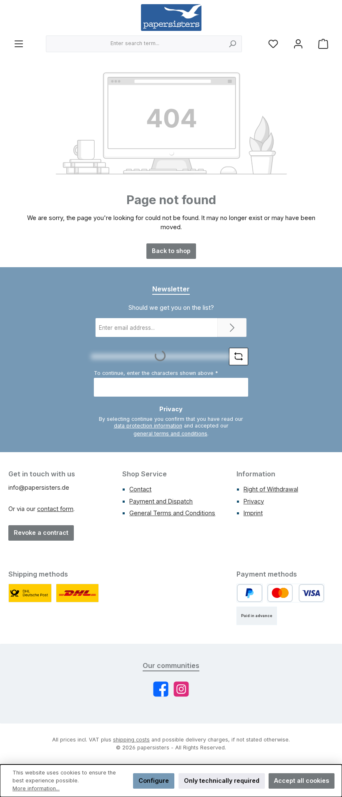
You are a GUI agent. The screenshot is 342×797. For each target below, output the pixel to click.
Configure (153, 780)
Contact (140, 489)
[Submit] (231, 327)
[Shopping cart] (323, 43)
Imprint (253, 512)
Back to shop (171, 250)
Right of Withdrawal (271, 489)
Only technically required (221, 780)
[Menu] (18, 43)
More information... (36, 788)
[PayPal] (249, 593)
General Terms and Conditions (172, 512)
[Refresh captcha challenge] (238, 356)
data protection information (148, 426)
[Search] (232, 43)
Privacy (254, 501)
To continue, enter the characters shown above (156, 373)
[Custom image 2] (77, 593)
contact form (55, 508)
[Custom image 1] (30, 593)
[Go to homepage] (171, 17)
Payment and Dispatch (161, 501)
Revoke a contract (41, 532)
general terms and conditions (170, 433)
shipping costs (131, 739)
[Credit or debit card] (295, 593)
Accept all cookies (301, 780)
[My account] (298, 43)
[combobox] (135, 43)
